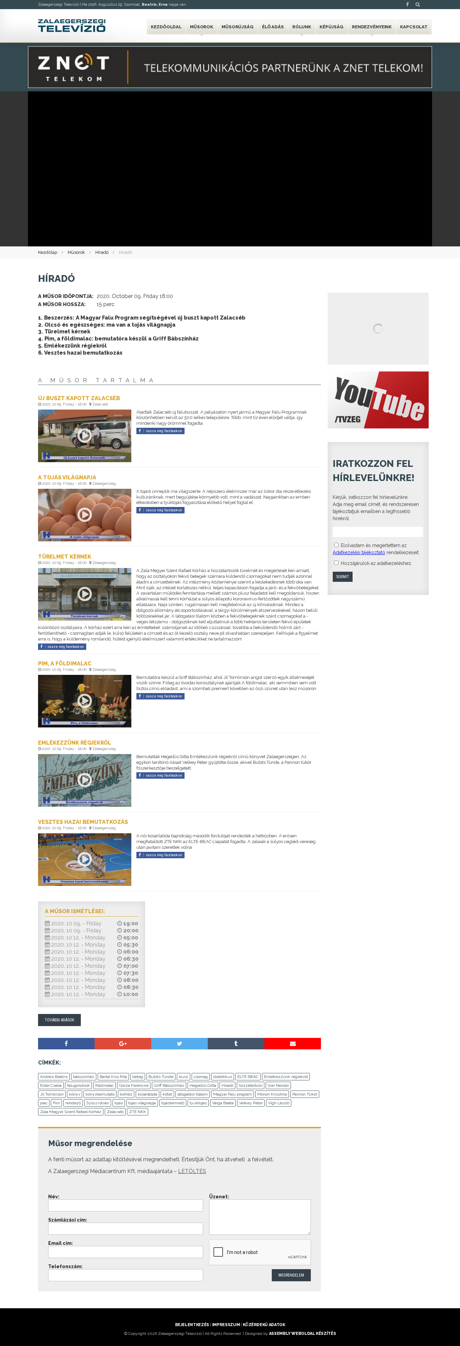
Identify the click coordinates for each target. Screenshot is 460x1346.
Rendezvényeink (372, 26)
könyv (74, 1094)
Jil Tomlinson (52, 1094)
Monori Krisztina (272, 1094)
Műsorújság (238, 26)
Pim (56, 1103)
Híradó (101, 252)
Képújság (331, 26)
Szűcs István (97, 1103)
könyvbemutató (100, 1094)
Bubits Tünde (161, 1076)
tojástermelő (172, 1103)
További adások (59, 1020)
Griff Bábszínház (169, 1085)
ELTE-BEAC (248, 1076)
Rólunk (301, 26)
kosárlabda (147, 1094)
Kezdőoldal (166, 26)
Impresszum (226, 1324)
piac (43, 1103)
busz (183, 1076)
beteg (137, 1076)
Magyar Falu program (232, 1094)
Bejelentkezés (192, 1324)
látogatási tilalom (192, 1094)
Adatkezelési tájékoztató (359, 552)
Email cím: (60, 1243)
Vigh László (278, 1103)
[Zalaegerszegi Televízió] (72, 25)
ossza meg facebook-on (164, 431)
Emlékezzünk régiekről (286, 1076)
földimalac (104, 1085)
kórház (126, 1094)
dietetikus (222, 1076)
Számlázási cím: (67, 1220)
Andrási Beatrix (54, 1076)
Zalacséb (115, 1111)
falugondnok (78, 1085)
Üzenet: (219, 1196)
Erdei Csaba (51, 1085)
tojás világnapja (142, 1103)
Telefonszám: (65, 1266)
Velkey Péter (251, 1103)
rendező (73, 1103)
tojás (118, 1103)
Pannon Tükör (304, 1094)
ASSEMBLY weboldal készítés (302, 1333)
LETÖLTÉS (192, 1171)
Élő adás (273, 26)
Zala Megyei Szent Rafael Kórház (70, 1111)
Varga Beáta (223, 1103)
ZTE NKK (137, 1111)
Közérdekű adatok (264, 1324)
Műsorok (201, 26)
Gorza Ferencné (134, 1085)
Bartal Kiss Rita (113, 1076)
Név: (53, 1196)
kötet (167, 1094)
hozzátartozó (250, 1085)
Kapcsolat (414, 26)
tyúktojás (198, 1103)
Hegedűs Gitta (203, 1085)
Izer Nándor (278, 1085)
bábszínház (83, 1076)
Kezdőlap (47, 252)
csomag (201, 1076)
